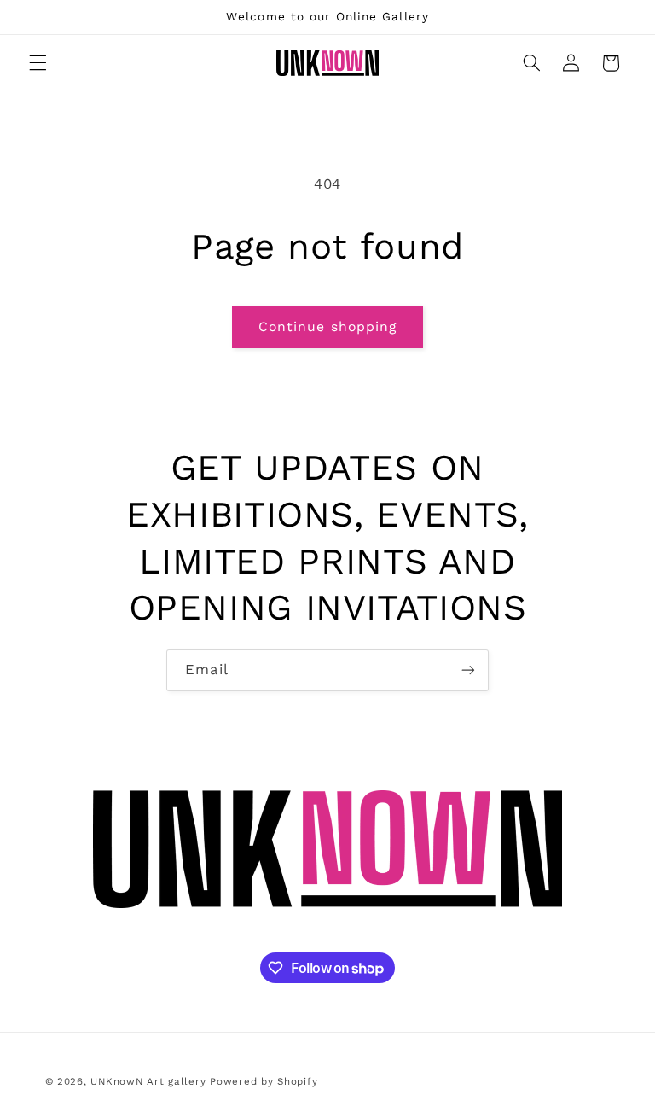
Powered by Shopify (263, 1081)
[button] (37, 63)
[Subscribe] (468, 670)
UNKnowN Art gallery (148, 1081)
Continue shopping (327, 326)
